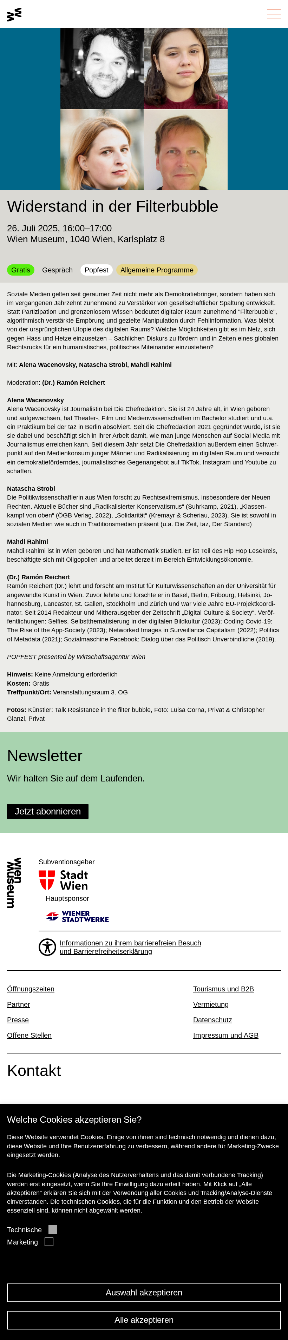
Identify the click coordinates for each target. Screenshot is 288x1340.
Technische (24, 1230)
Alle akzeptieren (144, 1320)
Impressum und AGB (225, 1035)
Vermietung (211, 1004)
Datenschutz (212, 1020)
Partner (18, 1004)
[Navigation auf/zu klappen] (274, 14)
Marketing (22, 1242)
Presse (18, 1020)
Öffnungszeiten (30, 989)
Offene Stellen (29, 1035)
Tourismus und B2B (223, 989)
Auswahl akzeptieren (144, 1292)
